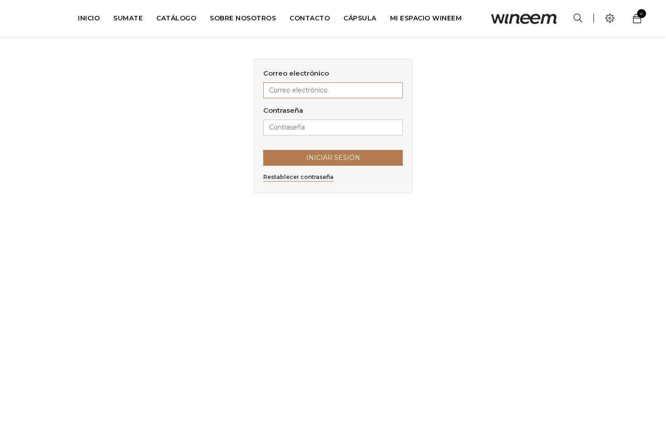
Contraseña (283, 110)
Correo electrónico (296, 73)
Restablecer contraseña (298, 176)
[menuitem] (88, 18)
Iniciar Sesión (333, 158)
